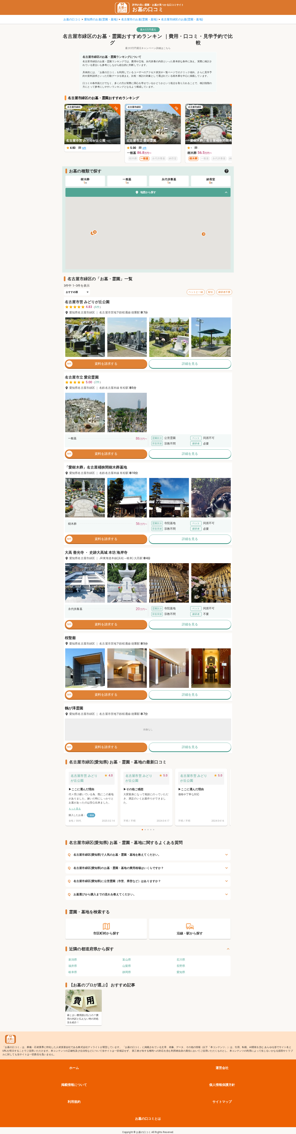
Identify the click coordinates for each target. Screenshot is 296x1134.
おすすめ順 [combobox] (72, 292)
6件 (97, 307)
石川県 (181, 959)
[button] (148, 192)
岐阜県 (72, 972)
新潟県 (72, 959)
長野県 (181, 965)
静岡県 (126, 972)
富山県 (126, 959)
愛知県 (181, 972)
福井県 (72, 965)
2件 (97, 382)
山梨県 (126, 965)
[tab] (85, 181)
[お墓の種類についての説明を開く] (227, 171)
